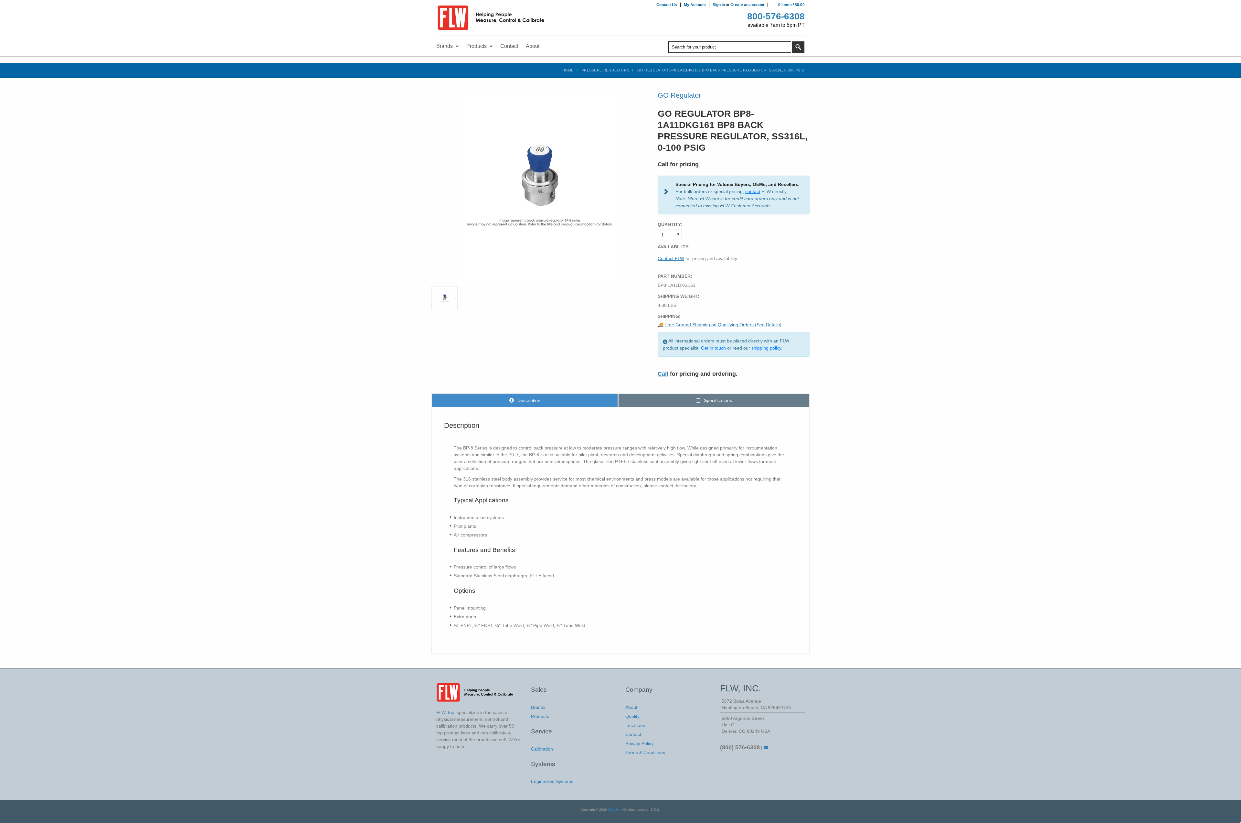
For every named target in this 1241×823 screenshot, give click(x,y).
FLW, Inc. (614, 809)
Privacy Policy (639, 743)
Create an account (747, 5)
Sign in (719, 5)
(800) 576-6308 (740, 747)
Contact (633, 734)
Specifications (717, 400)
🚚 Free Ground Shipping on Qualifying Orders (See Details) (719, 324)
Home (568, 70)
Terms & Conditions (645, 752)
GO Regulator (679, 95)
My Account (695, 5)
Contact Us (666, 5)
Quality (632, 716)
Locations (635, 725)
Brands (538, 707)
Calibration (542, 749)
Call (663, 374)
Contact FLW (671, 258)
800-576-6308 (776, 16)
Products (540, 716)
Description (528, 400)
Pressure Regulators (605, 70)
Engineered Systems (552, 781)
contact (752, 191)
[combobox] (729, 47)
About (631, 707)
